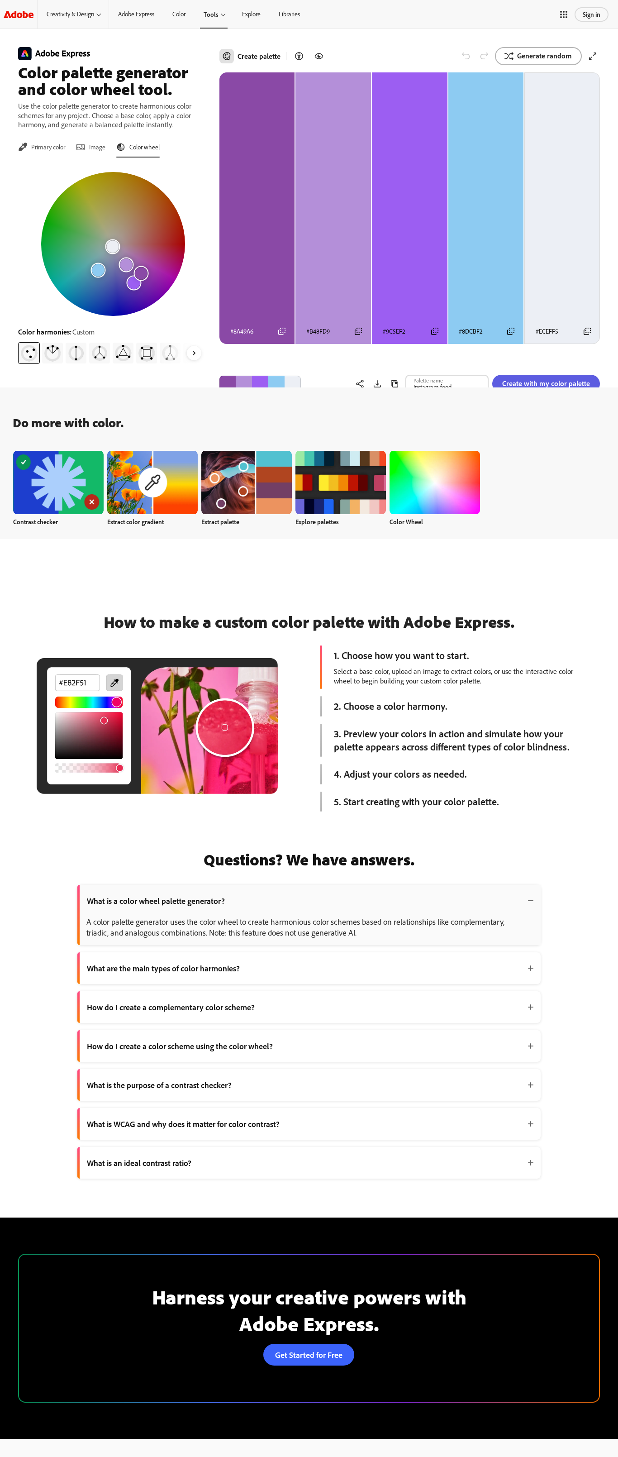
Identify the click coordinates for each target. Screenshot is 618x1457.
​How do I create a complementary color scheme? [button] (171, 1007)
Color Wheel (406, 521)
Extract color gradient (135, 521)
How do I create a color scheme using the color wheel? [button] (180, 1046)
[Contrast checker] (299, 56)
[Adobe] (18, 14)
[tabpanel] (113, 264)
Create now (58, 482)
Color (178, 14)
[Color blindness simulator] (319, 56)
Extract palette (220, 521)
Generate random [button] (544, 55)
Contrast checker (35, 521)
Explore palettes (317, 521)
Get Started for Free (308, 1355)
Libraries (289, 14)
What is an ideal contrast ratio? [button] (139, 1163)
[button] (563, 14)
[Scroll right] (194, 353)
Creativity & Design (70, 14)
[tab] (41, 147)
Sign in (591, 14)
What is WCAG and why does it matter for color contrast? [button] (183, 1124)
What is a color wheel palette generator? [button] (156, 901)
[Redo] (484, 56)
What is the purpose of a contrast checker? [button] (159, 1085)
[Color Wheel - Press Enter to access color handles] (113, 244)
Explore (251, 14)
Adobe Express (136, 14)
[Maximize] (592, 56)
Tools (211, 14)
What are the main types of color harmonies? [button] (163, 968)
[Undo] (466, 56)
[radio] (29, 353)
